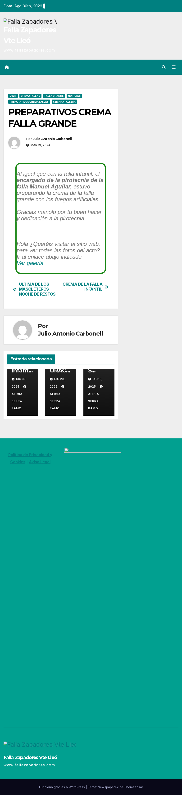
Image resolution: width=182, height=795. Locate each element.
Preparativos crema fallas (29, 101)
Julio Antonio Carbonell (52, 139)
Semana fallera (64, 101)
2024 (13, 95)
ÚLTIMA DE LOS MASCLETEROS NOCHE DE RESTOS (37, 289)
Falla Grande (54, 95)
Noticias (74, 95)
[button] (164, 67)
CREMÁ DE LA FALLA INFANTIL (82, 287)
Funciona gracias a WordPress (62, 787)
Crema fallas (30, 95)
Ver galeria (30, 263)
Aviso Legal (39, 461)
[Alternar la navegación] (173, 67)
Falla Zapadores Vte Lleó (30, 757)
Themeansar (133, 787)
